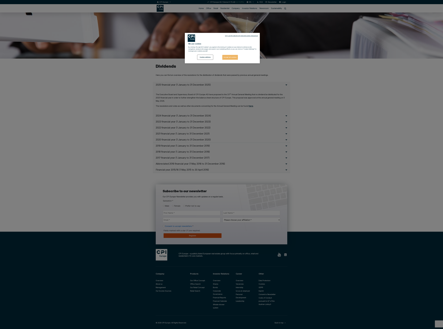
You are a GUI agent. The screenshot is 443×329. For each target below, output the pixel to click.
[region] (222, 48)
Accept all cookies (230, 57)
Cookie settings (205, 57)
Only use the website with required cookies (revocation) (241, 36)
